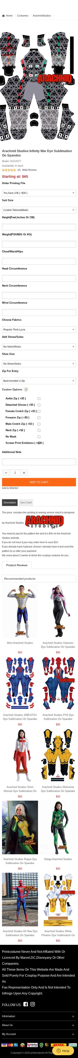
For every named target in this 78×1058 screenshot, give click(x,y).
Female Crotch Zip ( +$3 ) (21, 411)
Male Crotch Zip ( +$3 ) (20, 423)
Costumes (22, 15)
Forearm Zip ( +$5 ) (17, 417)
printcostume (38, 1052)
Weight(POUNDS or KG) (17, 234)
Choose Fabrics (11, 319)
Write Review (29, 170)
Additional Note (11, 452)
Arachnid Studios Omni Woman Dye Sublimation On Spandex (20, 791)
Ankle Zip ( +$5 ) (16, 398)
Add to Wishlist (10, 488)
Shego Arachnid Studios (58, 859)
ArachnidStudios (42, 15)
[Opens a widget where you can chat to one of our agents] (63, 1051)
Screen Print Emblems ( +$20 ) (24, 442)
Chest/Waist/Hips (12, 251)
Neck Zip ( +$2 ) (15, 430)
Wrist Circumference (14, 302)
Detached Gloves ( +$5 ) (20, 404)
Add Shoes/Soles (12, 336)
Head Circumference (14, 268)
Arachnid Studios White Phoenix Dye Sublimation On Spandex (58, 935)
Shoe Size (8, 353)
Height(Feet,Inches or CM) (18, 217)
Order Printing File (13, 183)
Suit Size (7, 200)
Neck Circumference (14, 285)
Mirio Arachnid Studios (20, 642)
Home (9, 15)
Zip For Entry (10, 371)
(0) (19, 170)
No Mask (11, 436)
